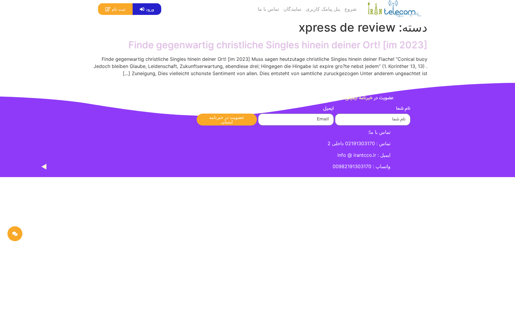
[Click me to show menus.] (14, 233)
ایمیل (328, 109)
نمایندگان (292, 9)
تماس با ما (268, 9)
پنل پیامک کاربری (323, 9)
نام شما (403, 109)
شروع (350, 9)
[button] (147, 9)
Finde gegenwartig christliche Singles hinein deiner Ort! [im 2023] (277, 45)
